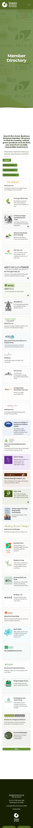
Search (7, 160)
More (16, 749)
